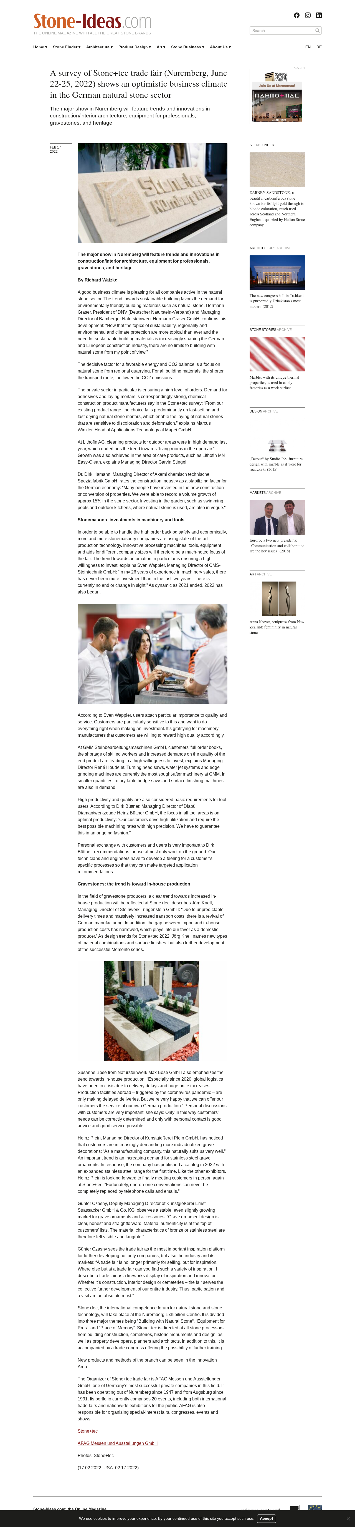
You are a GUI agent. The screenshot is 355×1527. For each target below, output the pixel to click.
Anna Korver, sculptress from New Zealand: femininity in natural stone (277, 627)
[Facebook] (297, 15)
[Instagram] (308, 15)
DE (319, 47)
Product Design (133, 47)
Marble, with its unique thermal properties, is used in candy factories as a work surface (274, 382)
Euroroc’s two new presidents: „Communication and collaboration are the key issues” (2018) (277, 545)
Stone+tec (88, 1431)
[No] (348, 1518)
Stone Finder (65, 47)
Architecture (98, 47)
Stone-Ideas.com (92, 20)
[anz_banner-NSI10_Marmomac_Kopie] (277, 97)
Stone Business (186, 47)
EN (308, 47)
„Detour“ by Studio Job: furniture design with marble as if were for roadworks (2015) (276, 464)
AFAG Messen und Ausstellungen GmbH (118, 1443)
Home (38, 47)
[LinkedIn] (319, 15)
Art (159, 47)
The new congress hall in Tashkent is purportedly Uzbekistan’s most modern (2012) (277, 301)
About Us (219, 47)
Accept (266, 1518)
